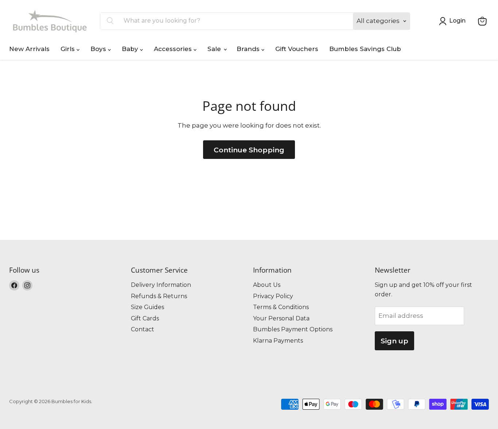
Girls (69, 48)
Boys (99, 48)
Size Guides (147, 307)
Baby (131, 48)
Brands (249, 48)
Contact (142, 329)
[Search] (110, 21)
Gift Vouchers (296, 48)
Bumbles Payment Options (292, 329)
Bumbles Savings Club (365, 48)
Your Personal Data (281, 318)
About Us (266, 284)
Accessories (174, 48)
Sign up (394, 340)
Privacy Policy (273, 296)
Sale (215, 48)
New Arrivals (29, 48)
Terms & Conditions (281, 307)
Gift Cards (145, 318)
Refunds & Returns (159, 296)
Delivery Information (161, 284)
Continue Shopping (249, 149)
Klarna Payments (278, 340)
